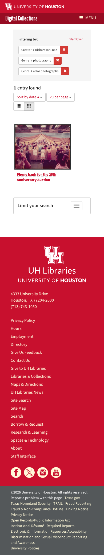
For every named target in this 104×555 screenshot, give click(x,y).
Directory (19, 344)
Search (17, 416)
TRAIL (58, 503)
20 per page (59, 97)
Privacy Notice (22, 514)
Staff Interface (23, 456)
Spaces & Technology (30, 440)
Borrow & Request (27, 424)
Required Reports (60, 526)
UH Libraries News (27, 392)
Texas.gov (72, 498)
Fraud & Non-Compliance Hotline (37, 509)
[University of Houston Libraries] (52, 264)
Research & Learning (29, 432)
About (16, 448)
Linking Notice (77, 509)
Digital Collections (21, 18)
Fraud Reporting (78, 503)
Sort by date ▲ (28, 97)
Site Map (18, 408)
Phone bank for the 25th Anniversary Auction (36, 177)
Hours (16, 328)
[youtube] (56, 472)
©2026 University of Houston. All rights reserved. (49, 492)
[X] (29, 472)
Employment (22, 336)
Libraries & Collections (31, 376)
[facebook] (16, 472)
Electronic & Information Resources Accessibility (49, 531)
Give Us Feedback (26, 352)
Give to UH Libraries (28, 368)
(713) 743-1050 (24, 307)
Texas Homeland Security (31, 503)
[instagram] (42, 472)
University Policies (25, 548)
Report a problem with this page (36, 498)
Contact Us (20, 360)
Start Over (76, 39)
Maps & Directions (27, 384)
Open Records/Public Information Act (40, 520)
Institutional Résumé (27, 526)
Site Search (21, 400)
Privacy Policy (23, 320)
